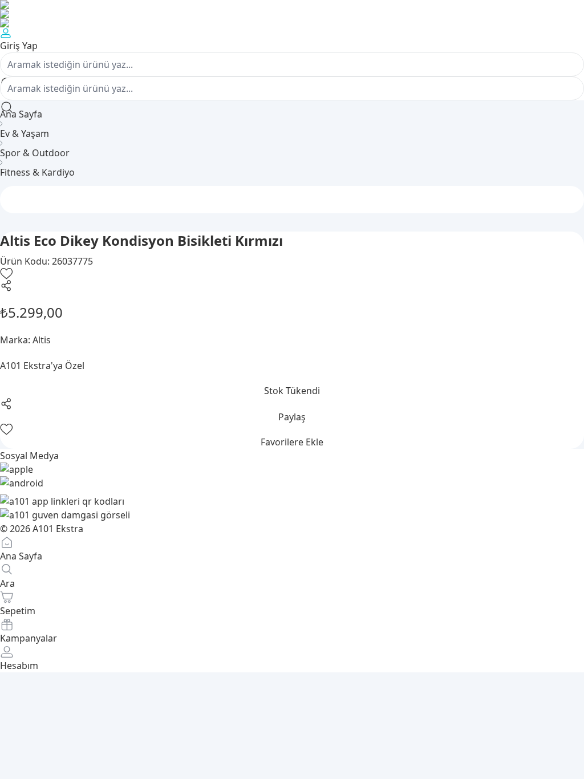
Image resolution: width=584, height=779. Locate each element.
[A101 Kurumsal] (292, 4)
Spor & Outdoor (35, 153)
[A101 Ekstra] (292, 13)
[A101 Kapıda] (292, 22)
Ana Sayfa (21, 114)
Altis (42, 340)
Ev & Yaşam (24, 133)
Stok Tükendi (292, 390)
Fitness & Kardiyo (37, 172)
